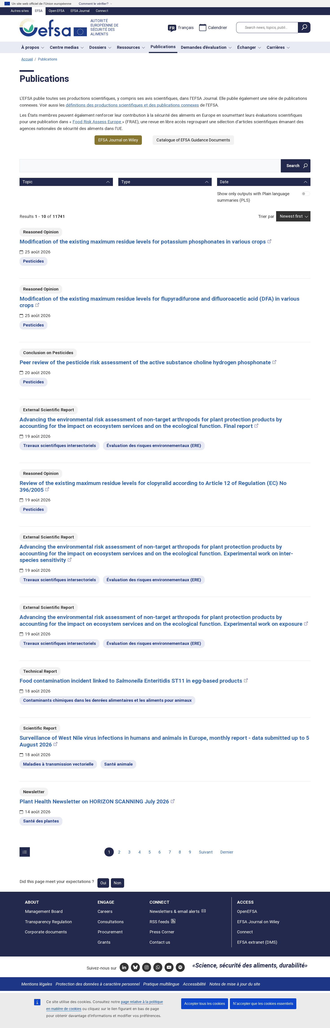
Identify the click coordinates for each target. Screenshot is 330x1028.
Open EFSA (56, 11)
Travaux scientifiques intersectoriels (59, 445)
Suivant (206, 851)
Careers (105, 911)
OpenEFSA (247, 911)
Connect (102, 11)
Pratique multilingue (161, 984)
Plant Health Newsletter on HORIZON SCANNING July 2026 (94, 801)
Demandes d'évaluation (204, 47)
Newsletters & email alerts (175, 911)
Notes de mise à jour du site (234, 984)
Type (125, 181)
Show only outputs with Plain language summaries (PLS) (253, 197)
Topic (27, 181)
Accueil (27, 59)
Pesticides (33, 261)
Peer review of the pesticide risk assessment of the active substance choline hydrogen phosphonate (145, 362)
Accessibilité (194, 984)
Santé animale (118, 764)
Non (117, 883)
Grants (104, 942)
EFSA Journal (80, 11)
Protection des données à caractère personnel (98, 984)
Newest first (291, 216)
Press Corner (162, 931)
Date (224, 181)
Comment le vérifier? (93, 3)
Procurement (110, 931)
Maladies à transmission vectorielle (58, 764)
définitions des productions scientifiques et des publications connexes (132, 105)
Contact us (160, 942)
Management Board (44, 911)
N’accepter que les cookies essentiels (263, 1004)
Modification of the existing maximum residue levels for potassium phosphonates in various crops (143, 241)
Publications (163, 46)
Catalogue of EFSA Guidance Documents (193, 140)
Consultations (111, 921)
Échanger (246, 47)
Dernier (226, 851)
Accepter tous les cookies (204, 1004)
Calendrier (217, 27)
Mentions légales (36, 984)
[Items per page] (25, 852)
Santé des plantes (41, 821)
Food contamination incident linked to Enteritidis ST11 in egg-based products (131, 680)
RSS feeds (159, 921)
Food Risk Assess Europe (97, 121)
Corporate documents (46, 931)
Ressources (128, 47)
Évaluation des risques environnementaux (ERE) (154, 445)
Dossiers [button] (97, 47)
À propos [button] (30, 47)
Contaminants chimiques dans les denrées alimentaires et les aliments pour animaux (107, 700)
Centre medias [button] (64, 47)
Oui (103, 883)
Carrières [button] (276, 47)
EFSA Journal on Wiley (118, 140)
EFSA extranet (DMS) (257, 942)
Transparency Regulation (48, 921)
